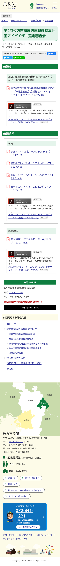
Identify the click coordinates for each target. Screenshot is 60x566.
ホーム (4, 21)
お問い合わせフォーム (30, 307)
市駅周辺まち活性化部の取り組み (24, 363)
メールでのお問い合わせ (18, 496)
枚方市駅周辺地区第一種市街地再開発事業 (28, 344)
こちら (28, 527)
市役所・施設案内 (32, 478)
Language (40, 4)
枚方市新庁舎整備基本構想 (21, 339)
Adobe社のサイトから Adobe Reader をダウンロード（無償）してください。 (30, 120)
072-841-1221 (16, 442)
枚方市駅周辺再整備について (22, 329)
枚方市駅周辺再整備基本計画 (22, 334)
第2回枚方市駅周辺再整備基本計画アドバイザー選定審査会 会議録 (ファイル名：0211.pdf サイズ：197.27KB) (32, 91)
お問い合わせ (8, 535)
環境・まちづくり (19, 21)
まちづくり (36, 21)
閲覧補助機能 (41, 8)
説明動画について (16, 358)
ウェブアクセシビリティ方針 (15, 539)
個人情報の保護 (25, 535)
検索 (31, 8)
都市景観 (49, 21)
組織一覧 (11, 478)
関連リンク (12, 484)
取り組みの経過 (16, 353)
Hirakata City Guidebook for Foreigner (25, 490)
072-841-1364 (16, 293)
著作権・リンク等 (44, 535)
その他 (10, 368)
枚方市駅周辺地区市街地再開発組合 (25, 348)
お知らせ (11, 324)
